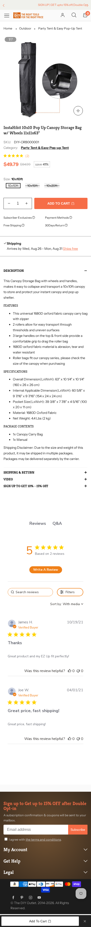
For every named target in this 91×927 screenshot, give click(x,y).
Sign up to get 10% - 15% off (26, 486)
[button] (9, 203)
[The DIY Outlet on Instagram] (30, 898)
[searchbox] (30, 592)
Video (8, 479)
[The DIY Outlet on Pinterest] (22, 898)
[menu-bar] (8, 15)
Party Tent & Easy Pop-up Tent (45, 148)
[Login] (62, 15)
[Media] (78, 110)
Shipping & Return (19, 473)
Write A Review (45, 569)
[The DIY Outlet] (28, 15)
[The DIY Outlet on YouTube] (39, 898)
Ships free (70, 248)
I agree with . (35, 839)
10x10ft (13, 186)
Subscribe (77, 829)
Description (14, 271)
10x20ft (51, 186)
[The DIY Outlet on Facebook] (13, 898)
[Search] (74, 15)
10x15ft (32, 186)
